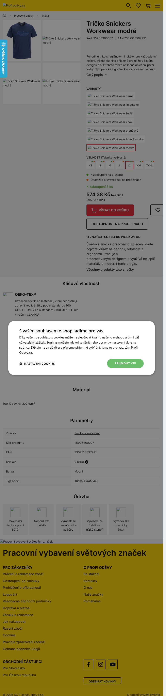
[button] (37, 363)
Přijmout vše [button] (125, 363)
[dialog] (81, 348)
